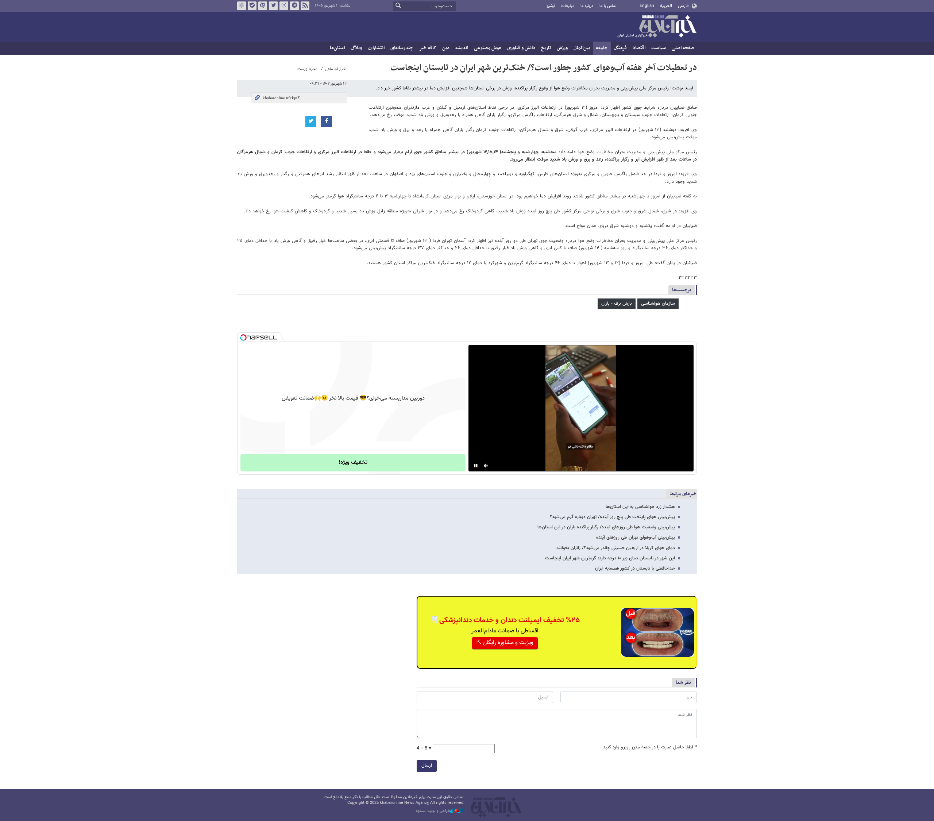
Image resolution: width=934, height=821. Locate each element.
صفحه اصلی (683, 48)
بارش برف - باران (616, 303)
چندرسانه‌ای (401, 48)
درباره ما (586, 6)
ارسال (426, 765)
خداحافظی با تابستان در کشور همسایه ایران (635, 568)
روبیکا (241, 5)
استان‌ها (337, 48)
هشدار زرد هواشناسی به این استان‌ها (640, 506)
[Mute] (486, 465)
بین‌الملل (582, 48)
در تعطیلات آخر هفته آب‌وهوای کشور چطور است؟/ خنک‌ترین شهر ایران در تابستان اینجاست (543, 68)
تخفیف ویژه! (353, 462)
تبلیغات (567, 6)
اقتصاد (639, 48)
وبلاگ (356, 48)
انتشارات (376, 48)
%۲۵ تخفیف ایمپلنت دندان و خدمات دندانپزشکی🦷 (505, 620)
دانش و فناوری (521, 48)
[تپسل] (243, 337)
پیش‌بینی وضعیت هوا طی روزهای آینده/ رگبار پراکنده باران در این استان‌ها (606, 527)
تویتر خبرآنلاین (273, 5)
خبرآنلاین (657, 27)
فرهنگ (620, 48)
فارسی (683, 6)
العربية (666, 6)
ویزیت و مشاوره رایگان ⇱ (504, 642)
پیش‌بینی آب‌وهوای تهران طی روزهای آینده (635, 537)
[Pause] (475, 465)
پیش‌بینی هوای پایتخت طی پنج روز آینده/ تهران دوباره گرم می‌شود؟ (612, 517)
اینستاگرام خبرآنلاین (283, 5)
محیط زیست (307, 69)
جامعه (602, 48)
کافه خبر (427, 48)
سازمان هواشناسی (658, 303)
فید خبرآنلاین (305, 5)
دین (445, 48)
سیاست (658, 48)
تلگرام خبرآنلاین (294, 5)
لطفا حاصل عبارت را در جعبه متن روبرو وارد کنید (650, 747)
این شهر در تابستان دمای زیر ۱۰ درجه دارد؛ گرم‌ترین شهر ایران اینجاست (610, 558)
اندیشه (461, 48)
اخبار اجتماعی (336, 69)
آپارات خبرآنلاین (262, 5)
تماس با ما (608, 6)
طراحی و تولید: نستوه (433, 811)
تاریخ (546, 48)
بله (252, 5)
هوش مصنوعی (487, 48)
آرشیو (551, 6)
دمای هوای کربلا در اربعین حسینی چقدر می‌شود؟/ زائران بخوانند (615, 548)
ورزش (562, 48)
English (647, 6)
